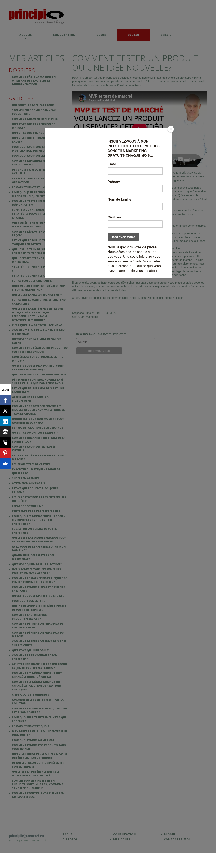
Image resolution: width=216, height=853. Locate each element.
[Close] (170, 129)
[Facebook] (5, 400)
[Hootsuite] (5, 442)
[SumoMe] (5, 463)
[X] (5, 410)
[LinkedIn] (5, 421)
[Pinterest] (5, 453)
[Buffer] (5, 431)
